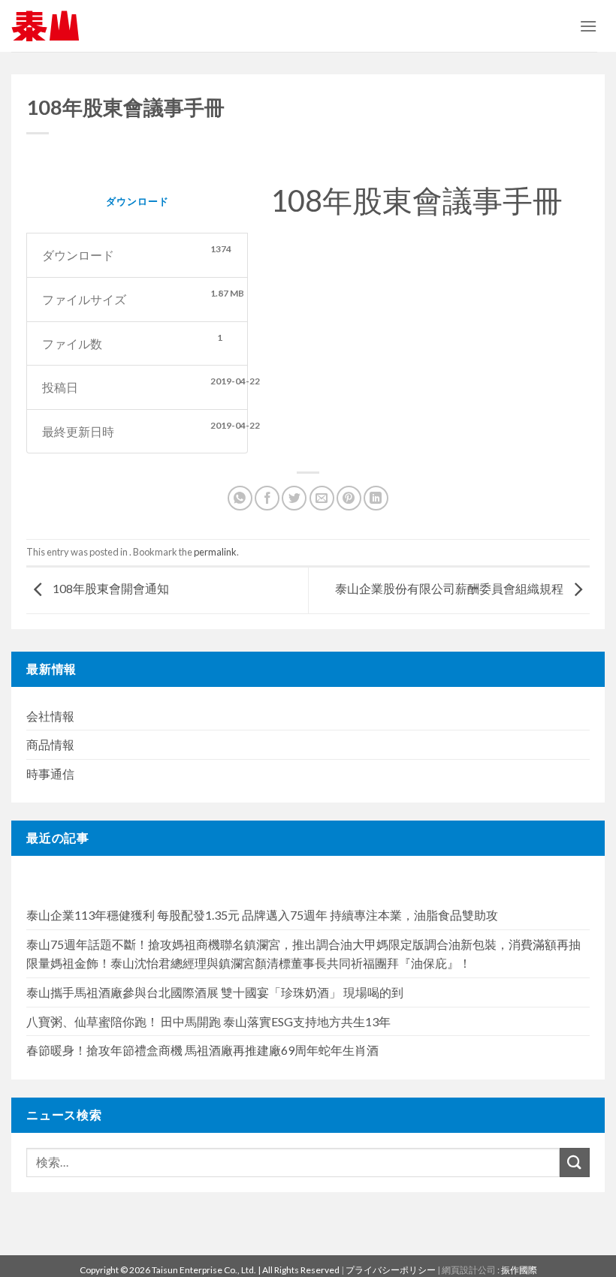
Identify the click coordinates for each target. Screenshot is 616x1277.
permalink (215, 552)
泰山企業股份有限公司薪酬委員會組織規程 (450, 589)
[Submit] (575, 1162)
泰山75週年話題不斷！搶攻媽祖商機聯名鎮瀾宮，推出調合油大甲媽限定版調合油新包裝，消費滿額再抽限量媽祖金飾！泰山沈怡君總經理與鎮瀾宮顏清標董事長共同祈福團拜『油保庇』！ (303, 954)
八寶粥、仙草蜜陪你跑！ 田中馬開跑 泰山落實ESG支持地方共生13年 (208, 1021)
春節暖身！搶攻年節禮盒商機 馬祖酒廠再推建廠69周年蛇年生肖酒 (202, 1050)
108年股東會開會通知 (109, 589)
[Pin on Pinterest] (349, 498)
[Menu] (588, 26)
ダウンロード (137, 201)
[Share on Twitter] (294, 498)
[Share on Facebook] (267, 498)
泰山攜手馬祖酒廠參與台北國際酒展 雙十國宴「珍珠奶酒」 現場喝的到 (214, 992)
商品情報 (50, 744)
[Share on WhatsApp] (240, 498)
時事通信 (50, 774)
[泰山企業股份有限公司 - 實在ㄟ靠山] (45, 26)
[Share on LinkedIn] (376, 498)
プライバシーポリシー (391, 1269)
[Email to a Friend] (322, 498)
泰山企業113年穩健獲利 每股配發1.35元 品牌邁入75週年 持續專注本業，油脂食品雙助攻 (262, 915)
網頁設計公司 (469, 1269)
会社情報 (50, 716)
